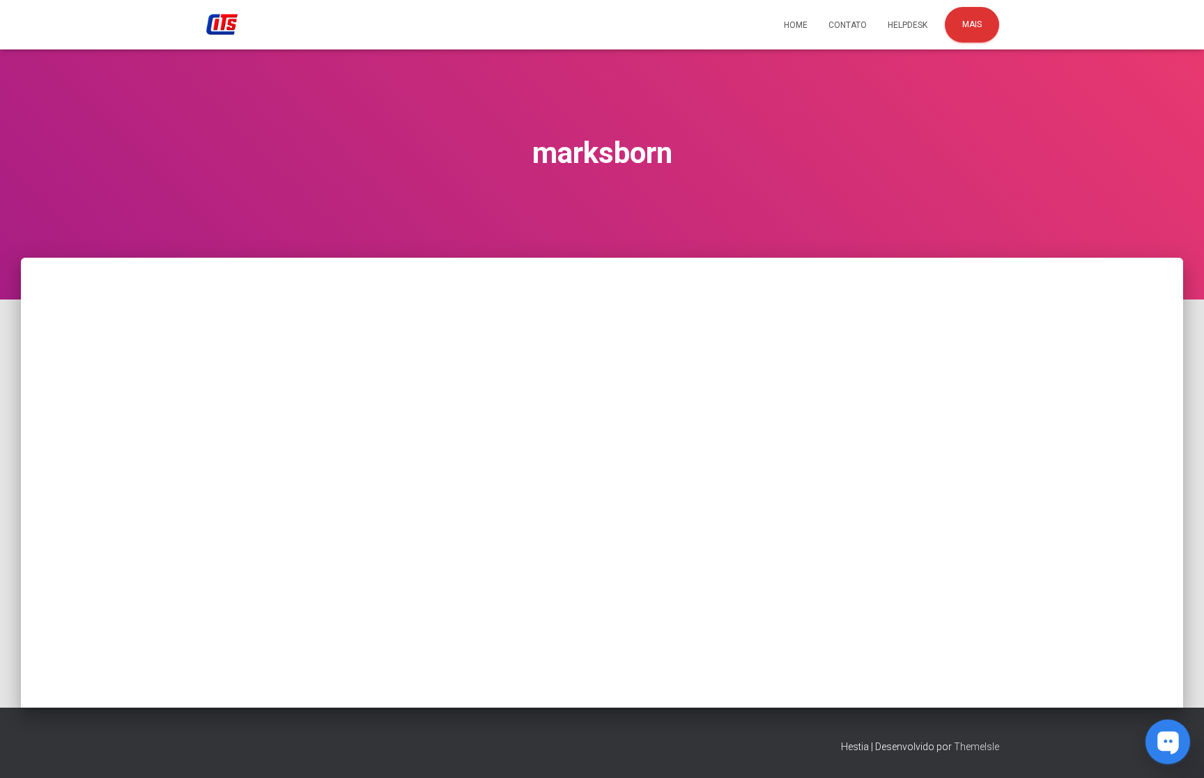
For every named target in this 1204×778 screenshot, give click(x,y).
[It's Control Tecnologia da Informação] (222, 25)
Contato (847, 25)
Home (796, 25)
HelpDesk (907, 25)
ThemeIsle (976, 746)
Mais (972, 24)
